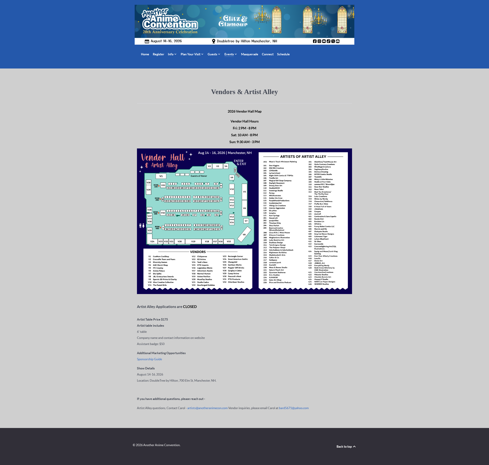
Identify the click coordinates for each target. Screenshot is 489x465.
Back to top (344, 446)
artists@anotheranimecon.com (207, 408)
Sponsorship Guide (149, 359)
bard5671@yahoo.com (294, 408)
